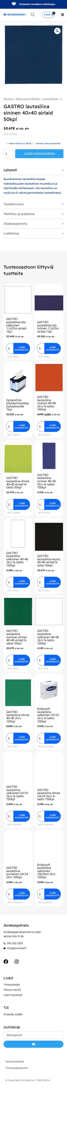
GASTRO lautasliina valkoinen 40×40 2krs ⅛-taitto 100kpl (17, 559)
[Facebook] (6, 961)
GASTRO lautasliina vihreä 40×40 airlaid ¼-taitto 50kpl (17, 482)
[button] (62, 14)
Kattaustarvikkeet (28, 99)
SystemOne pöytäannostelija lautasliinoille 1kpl (17, 404)
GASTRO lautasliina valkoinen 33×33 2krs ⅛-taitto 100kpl (17, 793)
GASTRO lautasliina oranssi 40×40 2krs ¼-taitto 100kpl (46, 403)
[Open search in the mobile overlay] (32, 14)
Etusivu (8, 99)
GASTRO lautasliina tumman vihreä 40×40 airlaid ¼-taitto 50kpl (16, 637)
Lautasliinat (50, 99)
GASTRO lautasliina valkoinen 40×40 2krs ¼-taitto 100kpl (48, 637)
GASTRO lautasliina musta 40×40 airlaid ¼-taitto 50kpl (48, 560)
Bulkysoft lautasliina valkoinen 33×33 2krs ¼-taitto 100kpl (48, 715)
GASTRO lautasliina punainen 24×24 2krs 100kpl (17, 872)
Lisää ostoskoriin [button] (21, 348)
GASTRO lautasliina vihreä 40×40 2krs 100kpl (17, 716)
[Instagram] (16, 961)
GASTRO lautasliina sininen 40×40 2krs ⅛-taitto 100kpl (46, 481)
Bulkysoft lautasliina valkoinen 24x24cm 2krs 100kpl (46, 871)
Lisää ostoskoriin (39, 153)
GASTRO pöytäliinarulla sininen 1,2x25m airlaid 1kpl (48, 326)
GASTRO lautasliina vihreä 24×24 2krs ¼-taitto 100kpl (48, 794)
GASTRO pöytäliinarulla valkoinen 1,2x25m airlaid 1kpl (16, 325)
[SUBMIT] (33, 1044)
